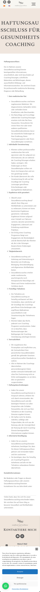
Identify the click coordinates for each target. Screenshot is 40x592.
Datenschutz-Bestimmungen (20, 589)
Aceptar (20, 571)
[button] (37, 549)
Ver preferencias (20, 584)
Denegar (20, 577)
